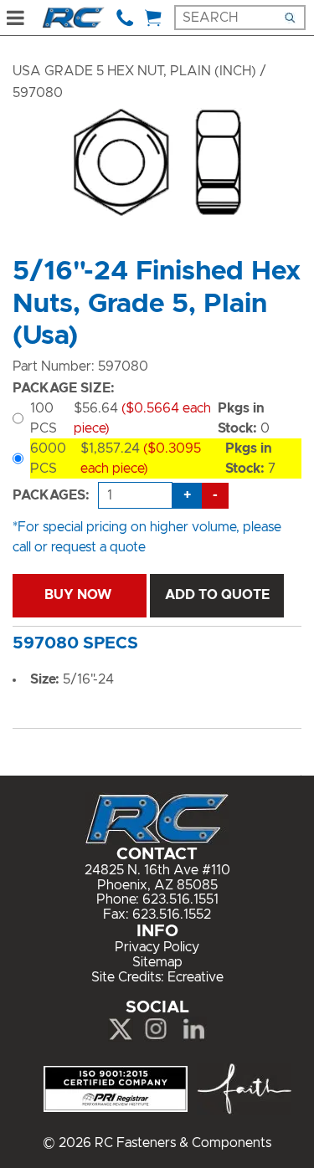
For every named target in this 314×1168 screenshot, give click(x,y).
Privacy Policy (157, 947)
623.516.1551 (180, 899)
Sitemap (157, 962)
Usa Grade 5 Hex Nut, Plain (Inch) (134, 71)
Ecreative (195, 977)
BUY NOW (79, 595)
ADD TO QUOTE (217, 595)
